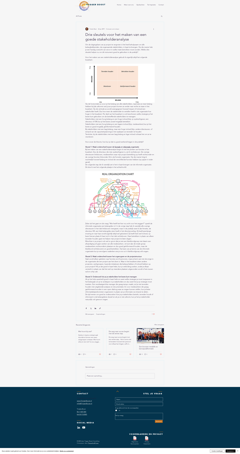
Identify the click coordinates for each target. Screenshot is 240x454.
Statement (147, 444)
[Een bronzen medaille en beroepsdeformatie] (150, 335)
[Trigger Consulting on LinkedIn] (78, 427)
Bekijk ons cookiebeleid (67, 451)
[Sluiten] (238, 450)
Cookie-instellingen (217, 451)
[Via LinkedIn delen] (95, 308)
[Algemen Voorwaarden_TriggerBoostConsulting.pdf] (134, 438)
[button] (162, 16)
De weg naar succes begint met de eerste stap (119, 332)
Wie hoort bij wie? (85, 331)
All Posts (79, 16)
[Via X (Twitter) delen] (91, 308)
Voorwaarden (135, 444)
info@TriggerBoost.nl (84, 403)
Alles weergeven (159, 324)
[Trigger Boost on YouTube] (84, 427)
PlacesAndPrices (93, 443)
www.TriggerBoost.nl (84, 401)
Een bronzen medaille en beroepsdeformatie (148, 348)
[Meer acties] (153, 29)
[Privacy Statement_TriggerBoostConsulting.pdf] (146, 438)
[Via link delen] (100, 308)
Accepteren (230, 451)
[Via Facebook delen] (86, 308)
